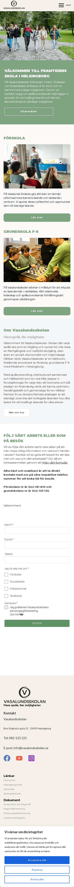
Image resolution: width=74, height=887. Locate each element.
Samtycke (11, 603)
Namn (8, 524)
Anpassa (37, 869)
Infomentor (9, 780)
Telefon (8, 554)
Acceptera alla (37, 860)
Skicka (37, 623)
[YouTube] (19, 758)
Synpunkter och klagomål (17, 804)
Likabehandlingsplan (14, 817)
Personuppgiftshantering (17, 813)
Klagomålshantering (14, 808)
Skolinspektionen (12, 793)
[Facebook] (7, 758)
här (22, 614)
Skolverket (9, 789)
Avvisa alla (37, 879)
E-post (9, 539)
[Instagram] (31, 758)
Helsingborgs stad (13, 784)
